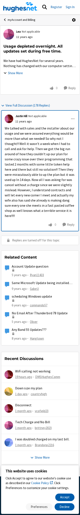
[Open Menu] (74, 20)
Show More (15, 73)
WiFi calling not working (33, 371)
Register (56, 7)
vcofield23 (41, 411)
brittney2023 (43, 428)
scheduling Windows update (32, 296)
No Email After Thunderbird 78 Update (40, 313)
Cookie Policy (40, 483)
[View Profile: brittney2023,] (8, 425)
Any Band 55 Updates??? (29, 330)
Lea (18, 31)
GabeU (34, 289)
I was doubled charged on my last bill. (42, 439)
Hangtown (37, 338)
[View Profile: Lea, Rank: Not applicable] (8, 34)
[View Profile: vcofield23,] (8, 408)
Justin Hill (21, 116)
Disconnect (23, 405)
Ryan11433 (37, 275)
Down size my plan (28, 388)
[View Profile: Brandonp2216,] (8, 442)
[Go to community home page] (20, 7)
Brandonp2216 (44, 445)
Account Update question (30, 266)
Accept (65, 497)
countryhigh (39, 394)
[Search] (44, 7)
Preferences (39, 507)
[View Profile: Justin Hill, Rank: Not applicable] (9, 118)
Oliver (34, 322)
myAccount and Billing (21, 20)
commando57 (38, 305)
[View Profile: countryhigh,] (8, 391)
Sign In (70, 7)
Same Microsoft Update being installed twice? (40, 283)
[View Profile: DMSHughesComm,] (8, 374)
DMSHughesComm (47, 377)
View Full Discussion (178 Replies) (28, 105)
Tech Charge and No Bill (32, 422)
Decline (65, 507)
